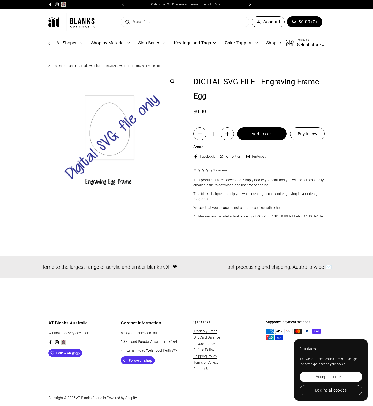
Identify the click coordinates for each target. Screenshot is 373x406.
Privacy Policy (204, 344)
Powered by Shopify (122, 398)
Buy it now (307, 133)
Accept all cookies (331, 376)
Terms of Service (205, 362)
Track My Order (205, 331)
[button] (304, 21)
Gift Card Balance (206, 337)
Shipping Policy (205, 356)
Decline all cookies (331, 390)
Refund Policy (203, 350)
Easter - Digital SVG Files (84, 65)
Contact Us (201, 369)
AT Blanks (55, 65)
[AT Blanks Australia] (71, 22)
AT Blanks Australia (91, 398)
